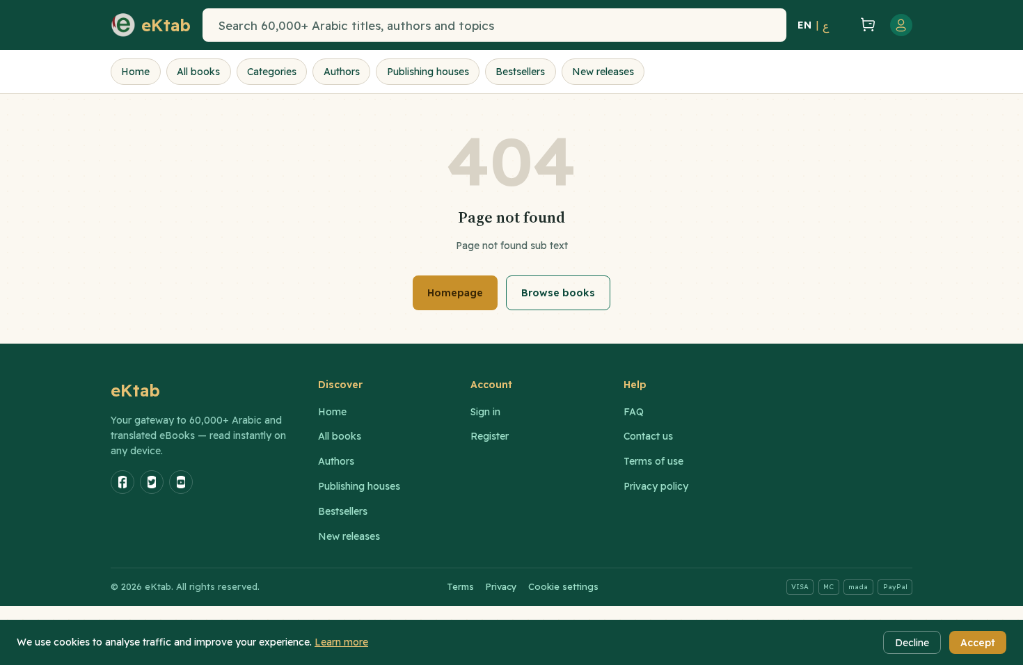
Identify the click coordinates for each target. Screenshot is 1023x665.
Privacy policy (656, 486)
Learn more (341, 642)
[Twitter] (152, 482)
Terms (460, 586)
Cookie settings (563, 586)
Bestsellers (520, 71)
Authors (342, 71)
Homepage (455, 293)
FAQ (634, 412)
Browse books (558, 293)
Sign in (485, 412)
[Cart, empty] (868, 25)
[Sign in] (901, 25)
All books (198, 71)
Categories (271, 71)
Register (489, 436)
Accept (977, 642)
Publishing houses (428, 71)
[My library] (843, 25)
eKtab (136, 390)
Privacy (501, 586)
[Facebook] (122, 482)
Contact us (648, 436)
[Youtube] (181, 482)
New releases (603, 71)
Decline (912, 642)
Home (135, 71)
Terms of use (653, 461)
